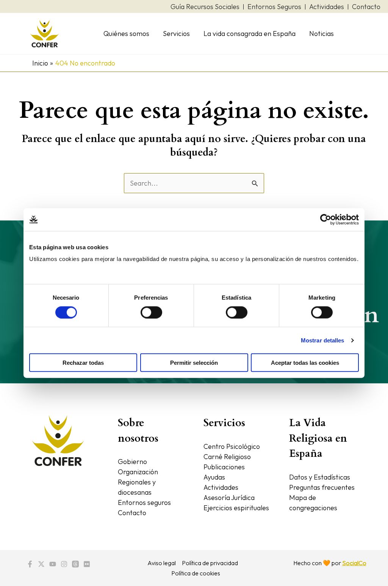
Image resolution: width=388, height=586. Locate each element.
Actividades (220, 487)
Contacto (132, 512)
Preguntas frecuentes (322, 487)
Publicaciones (224, 467)
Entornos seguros (144, 502)
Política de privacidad (210, 563)
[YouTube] (52, 564)
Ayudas (214, 477)
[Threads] (75, 564)
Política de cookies (195, 573)
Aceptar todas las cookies (305, 362)
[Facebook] (30, 564)
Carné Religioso (227, 456)
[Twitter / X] (41, 564)
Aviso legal (161, 563)
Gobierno (132, 461)
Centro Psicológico (231, 446)
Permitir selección (194, 362)
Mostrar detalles (322, 340)
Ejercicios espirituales (236, 507)
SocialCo (354, 563)
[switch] (151, 312)
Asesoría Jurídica (229, 497)
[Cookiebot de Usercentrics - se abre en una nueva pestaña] (326, 219)
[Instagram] (64, 564)
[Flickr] (86, 564)
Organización (138, 471)
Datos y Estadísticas (319, 477)
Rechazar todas (83, 362)
